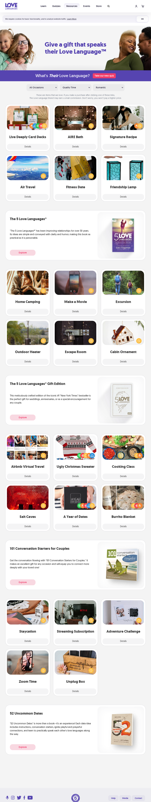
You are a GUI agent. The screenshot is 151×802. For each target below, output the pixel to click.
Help (113, 798)
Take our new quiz (104, 75)
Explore (23, 252)
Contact (138, 798)
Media (125, 798)
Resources (71, 6)
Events (86, 6)
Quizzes (56, 6)
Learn (43, 6)
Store (99, 6)
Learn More (71, 19)
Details (27, 147)
